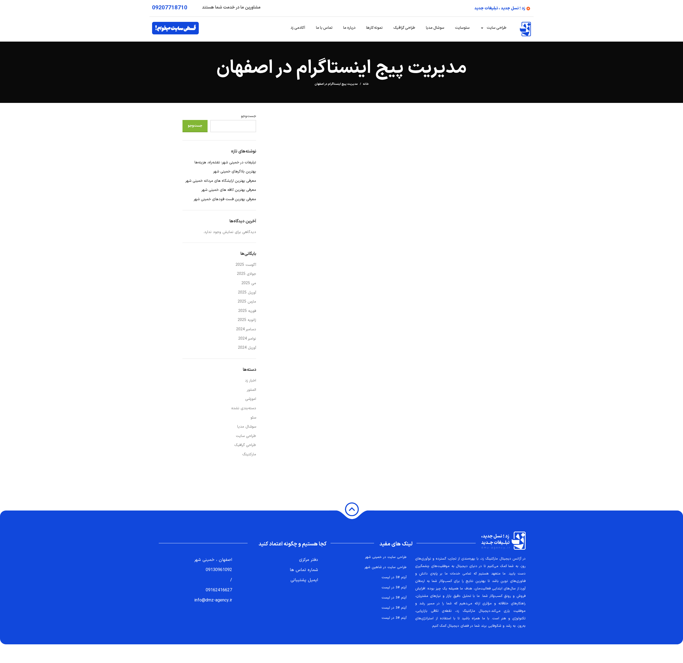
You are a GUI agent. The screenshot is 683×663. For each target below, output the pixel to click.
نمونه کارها (374, 28)
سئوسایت (462, 28)
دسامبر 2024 (246, 329)
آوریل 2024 (247, 348)
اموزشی (250, 399)
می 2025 (248, 283)
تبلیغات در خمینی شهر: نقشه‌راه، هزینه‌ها (225, 162)
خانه (366, 84)
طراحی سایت (496, 28)
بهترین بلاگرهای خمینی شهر (234, 171)
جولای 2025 (246, 274)
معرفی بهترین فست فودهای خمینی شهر (225, 199)
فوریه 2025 (247, 311)
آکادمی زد (298, 28)
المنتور (251, 390)
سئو (253, 417)
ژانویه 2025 (247, 320)
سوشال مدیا (435, 28)
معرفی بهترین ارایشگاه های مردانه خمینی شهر (220, 181)
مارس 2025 (247, 301)
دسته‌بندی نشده (243, 408)
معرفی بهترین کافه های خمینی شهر (228, 190)
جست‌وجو (248, 116)
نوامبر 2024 (247, 338)
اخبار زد (250, 380)
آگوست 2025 (246, 265)
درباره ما (349, 28)
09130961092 (219, 570)
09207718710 (169, 8)
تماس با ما (324, 28)
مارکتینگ (249, 454)
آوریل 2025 (247, 292)
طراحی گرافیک (404, 28)
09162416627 (219, 590)
